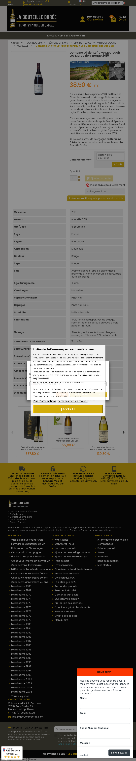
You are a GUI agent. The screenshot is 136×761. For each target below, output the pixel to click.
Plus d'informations (44, 401)
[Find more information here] (105, 713)
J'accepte (68, 409)
